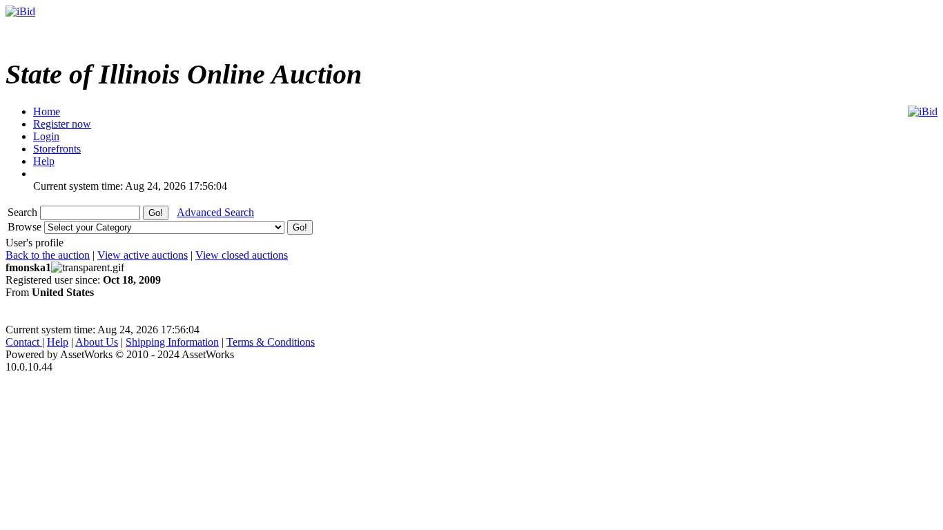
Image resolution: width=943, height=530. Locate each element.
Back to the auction (48, 255)
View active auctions (142, 255)
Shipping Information (172, 342)
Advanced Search (215, 212)
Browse (26, 227)
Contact (24, 342)
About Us (96, 342)
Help (57, 342)
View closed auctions (241, 255)
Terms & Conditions (270, 342)
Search (24, 212)
